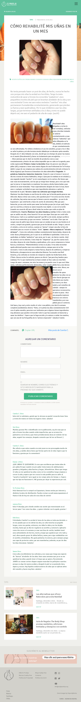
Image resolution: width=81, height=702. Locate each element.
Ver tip (38, 607)
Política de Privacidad (26, 678)
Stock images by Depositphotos (67, 693)
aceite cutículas (18, 79)
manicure (65, 79)
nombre (23, 362)
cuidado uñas (47, 79)
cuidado (39, 79)
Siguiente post (71, 11)
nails (72, 79)
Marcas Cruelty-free (25, 675)
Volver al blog (10, 11)
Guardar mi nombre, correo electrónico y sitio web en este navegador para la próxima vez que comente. (39, 387)
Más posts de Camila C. (58, 330)
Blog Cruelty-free (40, 673)
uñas (72, 82)
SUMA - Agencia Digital (68, 699)
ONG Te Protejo (24, 673)
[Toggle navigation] (76, 4)
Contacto (38, 675)
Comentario (25, 344)
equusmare (57, 79)
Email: (23, 372)
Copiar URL (29, 330)
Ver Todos (73, 582)
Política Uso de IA (41, 678)
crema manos (30, 79)
